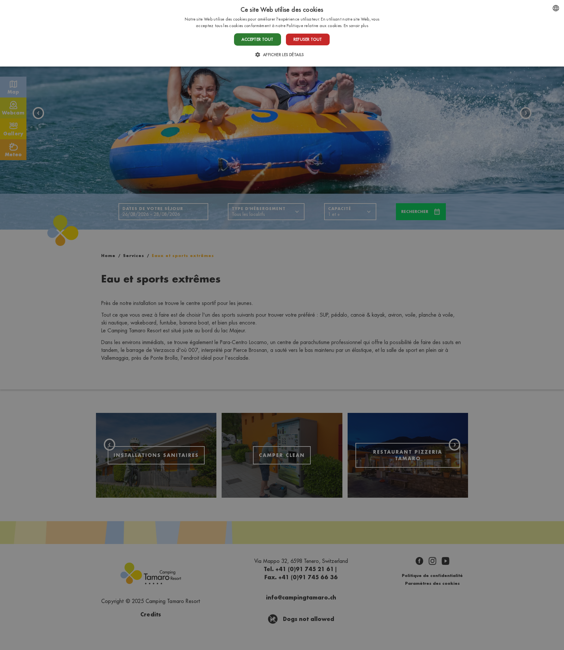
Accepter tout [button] (257, 39)
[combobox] (556, 8)
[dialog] (282, 33)
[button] (282, 55)
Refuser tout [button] (307, 39)
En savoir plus (356, 25)
